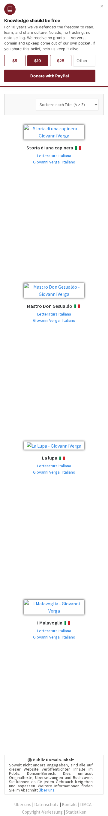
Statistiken (76, 812)
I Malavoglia (49, 623)
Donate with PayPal (49, 76)
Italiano (83, 148)
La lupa (49, 458)
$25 (60, 60)
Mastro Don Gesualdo (49, 306)
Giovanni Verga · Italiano (54, 162)
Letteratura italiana (54, 155)
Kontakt (69, 804)
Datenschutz (46, 804)
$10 (37, 60)
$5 (14, 60)
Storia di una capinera (49, 148)
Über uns (47, 790)
